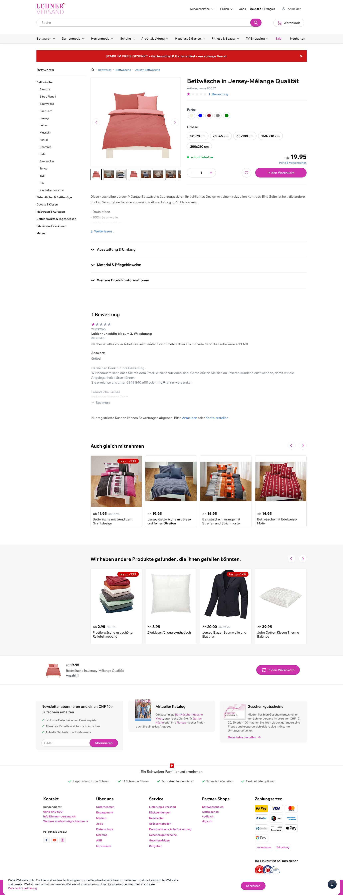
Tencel (44, 168)
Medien (101, 818)
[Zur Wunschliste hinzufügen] (246, 172)
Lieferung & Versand (162, 807)
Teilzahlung (283, 847)
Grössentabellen (160, 823)
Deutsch (255, 9)
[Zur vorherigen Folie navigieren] (292, 445)
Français (269, 9)
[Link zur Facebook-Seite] (47, 840)
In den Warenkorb (281, 173)
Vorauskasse (264, 847)
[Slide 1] (96, 174)
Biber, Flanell (48, 96)
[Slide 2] (108, 174)
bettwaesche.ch (212, 807)
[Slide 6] (158, 174)
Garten (197, 718)
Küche (160, 722)
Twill (42, 175)
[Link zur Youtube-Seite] (55, 840)
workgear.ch (210, 811)
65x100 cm (244, 136)
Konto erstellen (217, 418)
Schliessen (253, 886)
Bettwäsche (182, 714)
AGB (99, 840)
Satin (43, 154)
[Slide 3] (121, 174)
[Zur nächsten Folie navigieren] (303, 445)
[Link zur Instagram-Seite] (62, 840)
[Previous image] (96, 122)
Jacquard (46, 111)
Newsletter (156, 818)
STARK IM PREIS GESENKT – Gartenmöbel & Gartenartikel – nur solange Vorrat (166, 56)
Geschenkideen (159, 840)
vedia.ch (207, 816)
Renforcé (45, 147)
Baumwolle (47, 104)
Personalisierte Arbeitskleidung (170, 829)
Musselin (45, 132)
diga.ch (207, 821)
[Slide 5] (146, 174)
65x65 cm (220, 136)
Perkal (44, 140)
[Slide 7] (170, 174)
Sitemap (102, 835)
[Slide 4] (133, 174)
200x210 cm (199, 147)
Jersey (44, 118)
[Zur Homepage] (92, 70)
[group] (197, 94)
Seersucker (47, 161)
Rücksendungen (159, 812)
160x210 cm (270, 136)
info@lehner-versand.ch (59, 816)
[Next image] (175, 122)
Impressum (103, 846)
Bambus (45, 89)
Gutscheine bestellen (242, 737)
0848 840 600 (52, 811)
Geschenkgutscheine (163, 835)
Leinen (44, 125)
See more (103, 403)
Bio (42, 183)
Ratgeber (155, 846)
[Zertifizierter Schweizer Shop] (260, 870)
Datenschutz (104, 829)
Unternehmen (105, 807)
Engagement (104, 812)
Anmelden (189, 418)
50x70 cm (197, 136)
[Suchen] (256, 23)
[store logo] (50, 8)
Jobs (242, 9)
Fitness (181, 722)
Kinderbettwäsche (52, 190)
